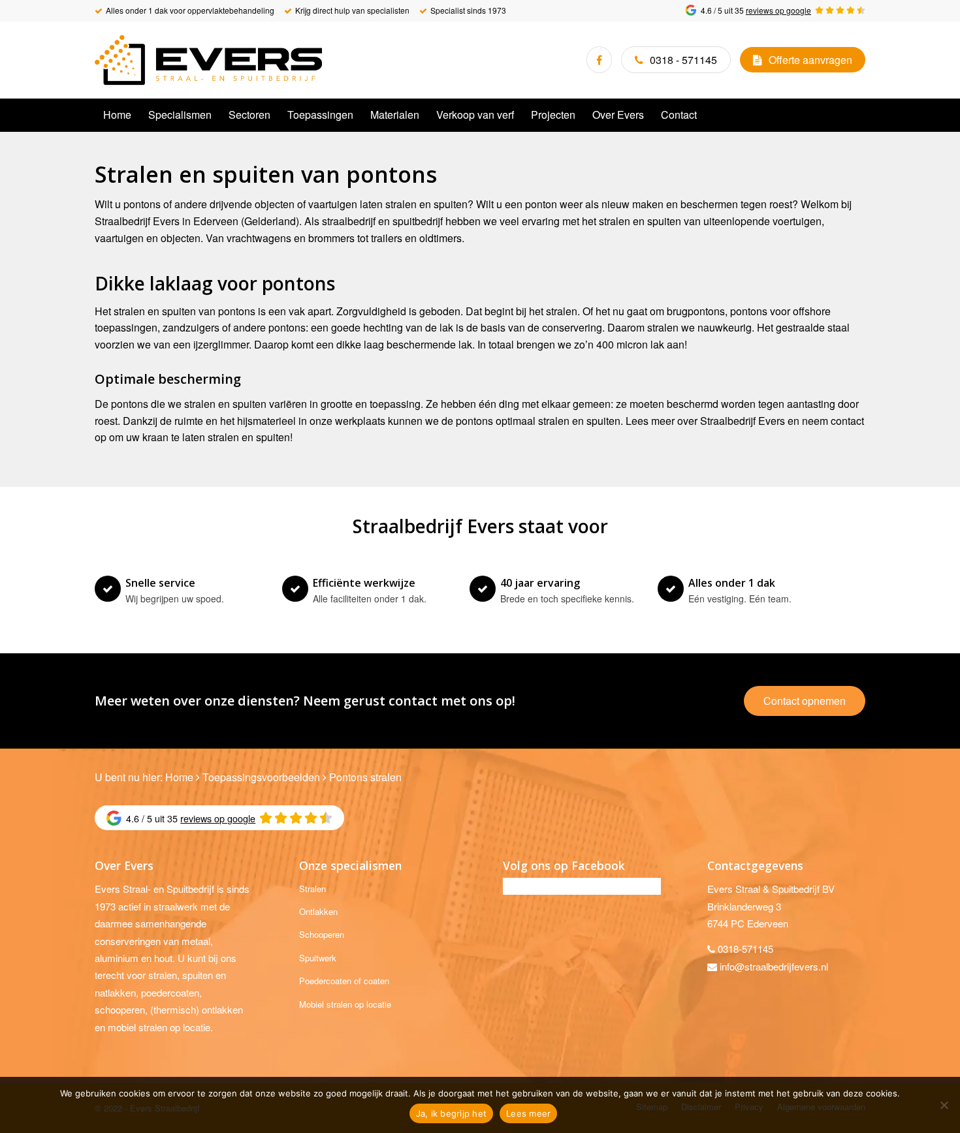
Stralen (312, 888)
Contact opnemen (804, 700)
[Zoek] (857, 115)
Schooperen (321, 934)
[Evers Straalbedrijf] (208, 60)
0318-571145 (745, 948)
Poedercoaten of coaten (344, 980)
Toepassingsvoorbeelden (261, 776)
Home (179, 776)
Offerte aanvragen (810, 59)
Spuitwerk (317, 958)
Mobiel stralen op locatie (345, 1004)
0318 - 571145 (683, 59)
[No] (943, 1104)
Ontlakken (318, 911)
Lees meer (528, 1113)
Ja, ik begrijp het (451, 1113)
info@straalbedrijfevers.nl (774, 966)
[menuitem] (117, 115)
